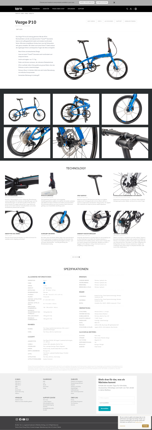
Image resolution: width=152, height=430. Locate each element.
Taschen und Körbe (76, 386)
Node (44, 384)
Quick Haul (18, 390)
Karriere (73, 405)
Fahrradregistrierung (48, 403)
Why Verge (91, 21)
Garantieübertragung (48, 405)
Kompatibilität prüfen (48, 408)
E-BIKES (17, 379)
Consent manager (34, 427)
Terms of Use (18, 427)
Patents (59, 427)
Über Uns (74, 397)
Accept (145, 426)
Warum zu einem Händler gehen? (23, 401)
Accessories (109, 21)
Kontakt (45, 410)
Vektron (17, 393)
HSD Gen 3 (18, 383)
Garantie (45, 406)
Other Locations (102, 2)
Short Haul (45, 386)
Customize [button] (122, 425)
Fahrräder (36, 9)
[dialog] (134, 422)
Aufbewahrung (74, 390)
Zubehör (46, 9)
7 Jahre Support (47, 401)
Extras (72, 393)
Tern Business (74, 403)
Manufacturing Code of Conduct (48, 427)
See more (75, 257)
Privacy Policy (26, 427)
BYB (44, 381)
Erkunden (71, 9)
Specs (100, 21)
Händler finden (19, 399)
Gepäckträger (74, 388)
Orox (16, 388)
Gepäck (73, 384)
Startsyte (17, 13)
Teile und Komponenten (77, 391)
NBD (16, 386)
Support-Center (49, 397)
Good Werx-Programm (76, 401)
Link (44, 383)
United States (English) (87, 2)
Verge (26, 13)
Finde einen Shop (58, 9)
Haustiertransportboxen (77, 383)
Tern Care (45, 399)
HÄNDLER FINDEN (130, 21)
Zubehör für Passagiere (77, 381)
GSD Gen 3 (18, 381)
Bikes (22, 13)
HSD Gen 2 (18, 384)
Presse (72, 399)
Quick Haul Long (19, 391)
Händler (18, 397)
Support (81, 9)
